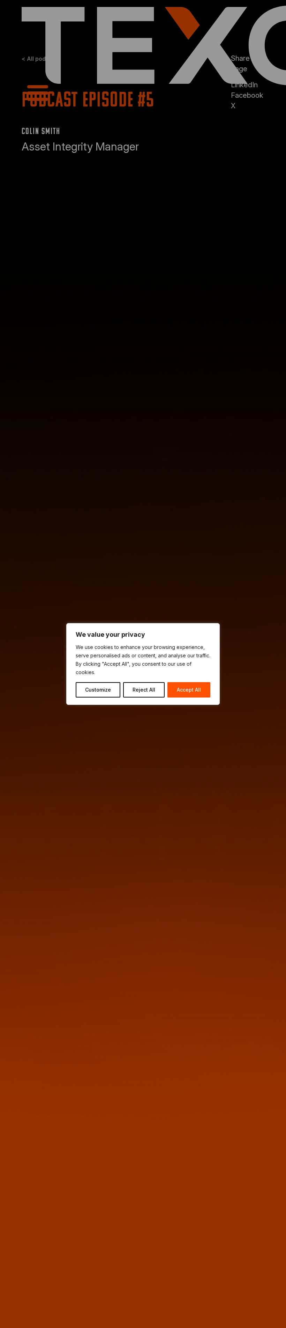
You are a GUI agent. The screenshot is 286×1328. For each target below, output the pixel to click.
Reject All (144, 690)
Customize (98, 690)
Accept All (189, 690)
